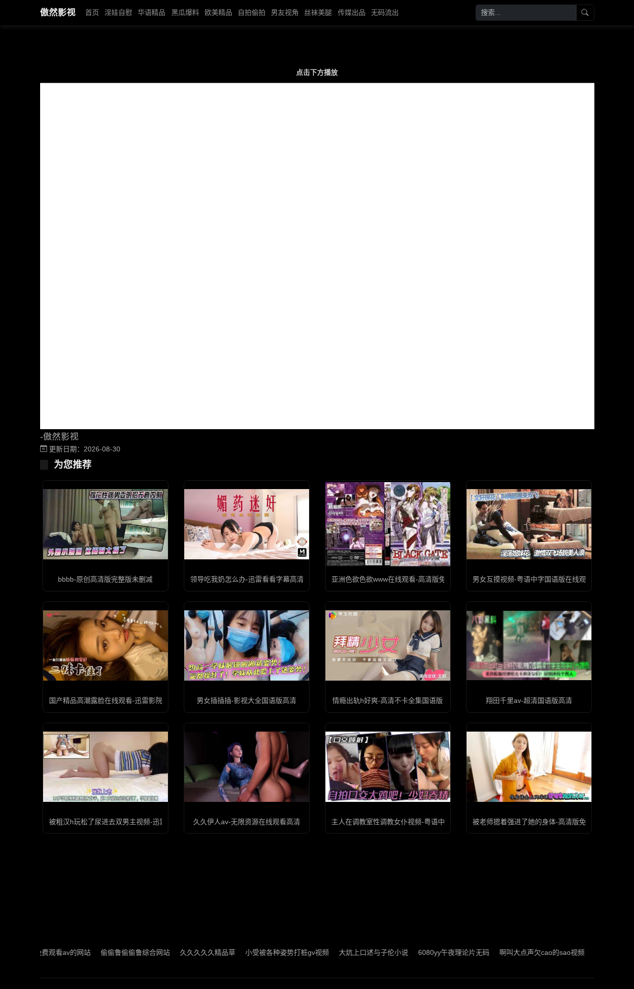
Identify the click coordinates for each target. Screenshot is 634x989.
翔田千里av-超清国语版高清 (529, 700)
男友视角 (285, 12)
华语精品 (151, 12)
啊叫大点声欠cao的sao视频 (518, 952)
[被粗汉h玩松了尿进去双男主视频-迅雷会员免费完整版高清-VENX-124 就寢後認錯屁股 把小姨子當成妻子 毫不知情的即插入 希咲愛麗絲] (105, 767)
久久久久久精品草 (183, 952)
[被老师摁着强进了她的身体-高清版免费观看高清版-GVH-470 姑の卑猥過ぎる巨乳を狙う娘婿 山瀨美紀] (529, 767)
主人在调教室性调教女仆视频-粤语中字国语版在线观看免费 (422, 822)
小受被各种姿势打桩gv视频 (263, 952)
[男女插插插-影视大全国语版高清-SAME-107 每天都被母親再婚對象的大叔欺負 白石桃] (246, 645)
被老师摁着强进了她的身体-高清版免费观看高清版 (550, 822)
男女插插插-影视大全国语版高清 (246, 700)
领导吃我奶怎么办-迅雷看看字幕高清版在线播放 (264, 579)
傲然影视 (58, 12)
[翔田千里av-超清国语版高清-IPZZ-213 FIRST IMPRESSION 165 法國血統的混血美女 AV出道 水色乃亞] (529, 645)
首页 (92, 12)
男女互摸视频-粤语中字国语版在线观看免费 (540, 579)
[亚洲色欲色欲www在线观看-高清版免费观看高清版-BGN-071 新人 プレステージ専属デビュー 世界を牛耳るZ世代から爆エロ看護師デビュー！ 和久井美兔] (387, 524)
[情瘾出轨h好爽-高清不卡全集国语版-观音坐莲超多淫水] (387, 645)
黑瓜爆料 (185, 12)
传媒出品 (352, 12)
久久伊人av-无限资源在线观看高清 (246, 822)
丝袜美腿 (318, 12)
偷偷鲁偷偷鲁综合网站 (111, 952)
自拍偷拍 (251, 12)
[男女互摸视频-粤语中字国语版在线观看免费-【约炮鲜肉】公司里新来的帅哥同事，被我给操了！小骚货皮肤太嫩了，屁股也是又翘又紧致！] (529, 524)
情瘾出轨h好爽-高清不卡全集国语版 (387, 700)
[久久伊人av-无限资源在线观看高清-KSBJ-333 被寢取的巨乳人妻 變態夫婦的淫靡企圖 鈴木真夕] (246, 767)
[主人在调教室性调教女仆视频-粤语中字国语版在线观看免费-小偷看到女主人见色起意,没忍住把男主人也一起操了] (387, 767)
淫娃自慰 (118, 12)
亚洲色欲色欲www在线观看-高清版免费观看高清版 (409, 579)
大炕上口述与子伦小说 (349, 952)
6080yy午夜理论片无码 (430, 952)
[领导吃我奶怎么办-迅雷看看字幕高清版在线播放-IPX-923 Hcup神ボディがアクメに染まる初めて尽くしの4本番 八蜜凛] (246, 524)
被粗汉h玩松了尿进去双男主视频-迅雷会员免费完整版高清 (139, 822)
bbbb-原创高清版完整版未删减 (105, 579)
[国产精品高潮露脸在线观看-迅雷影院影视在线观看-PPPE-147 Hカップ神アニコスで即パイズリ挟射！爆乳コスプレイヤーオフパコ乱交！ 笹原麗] (105, 645)
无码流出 (385, 12)
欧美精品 (218, 12)
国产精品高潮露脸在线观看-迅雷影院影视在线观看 (126, 700)
